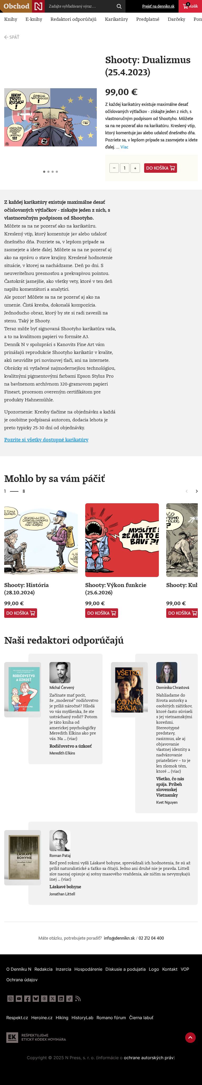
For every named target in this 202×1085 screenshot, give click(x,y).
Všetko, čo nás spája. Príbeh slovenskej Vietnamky (170, 787)
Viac (124, 147)
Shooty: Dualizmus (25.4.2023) (44, 172)
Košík (192, 5)
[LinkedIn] (61, 998)
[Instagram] (10, 998)
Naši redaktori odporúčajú (64, 640)
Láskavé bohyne (65, 887)
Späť (14, 37)
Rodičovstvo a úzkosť (70, 746)
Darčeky (176, 19)
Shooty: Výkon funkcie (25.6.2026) (115, 588)
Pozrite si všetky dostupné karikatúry (46, 439)
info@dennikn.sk (119, 938)
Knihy (10, 19)
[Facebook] (27, 998)
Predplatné (147, 19)
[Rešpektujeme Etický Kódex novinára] (36, 1037)
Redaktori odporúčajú (73, 19)
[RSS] (78, 998)
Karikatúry (116, 19)
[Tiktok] (69, 998)
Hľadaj (119, 6)
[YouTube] (19, 998)
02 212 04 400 (151, 938)
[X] (52, 998)
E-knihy (34, 19)
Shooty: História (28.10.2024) (26, 588)
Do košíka (157, 168)
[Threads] (44, 998)
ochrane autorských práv (149, 1057)
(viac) (72, 738)
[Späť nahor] (190, 1037)
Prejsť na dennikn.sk (158, 6)
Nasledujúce (88, 117)
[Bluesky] (36, 998)
